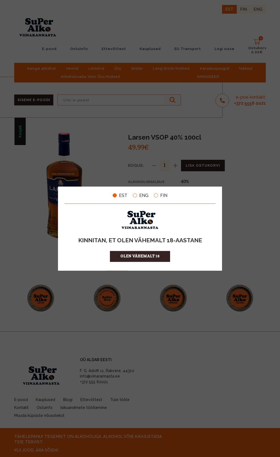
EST (123, 195)
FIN (163, 195)
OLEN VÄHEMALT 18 (140, 256)
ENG (143, 195)
